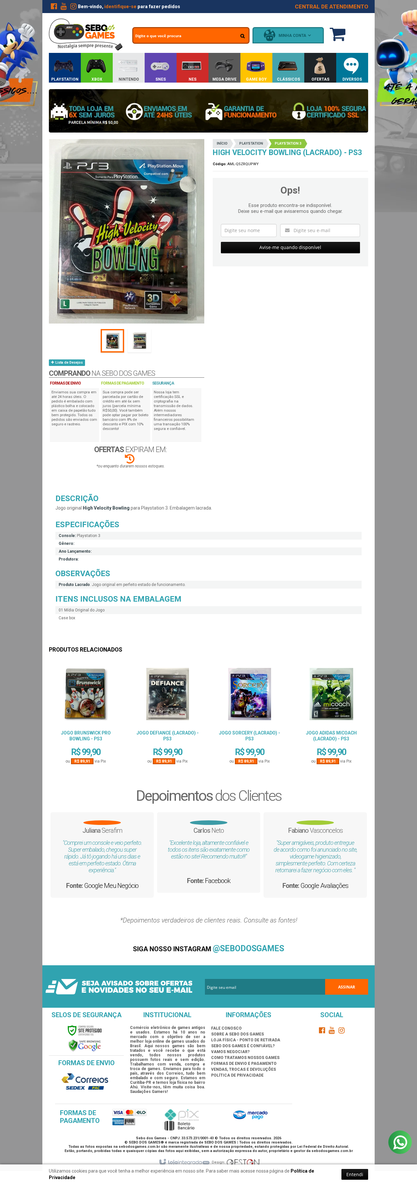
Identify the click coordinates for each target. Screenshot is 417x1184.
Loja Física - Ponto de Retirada (245, 1040)
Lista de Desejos (68, 362)
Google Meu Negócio (111, 886)
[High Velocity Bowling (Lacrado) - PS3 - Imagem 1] (112, 341)
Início (222, 143)
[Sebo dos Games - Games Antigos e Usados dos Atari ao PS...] (85, 34)
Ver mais (85, 741)
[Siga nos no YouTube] (332, 1031)
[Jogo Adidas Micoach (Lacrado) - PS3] (331, 696)
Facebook (217, 881)
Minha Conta (292, 35)
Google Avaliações (324, 886)
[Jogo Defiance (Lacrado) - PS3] (167, 696)
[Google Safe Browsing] (84, 1045)
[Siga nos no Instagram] (73, 7)
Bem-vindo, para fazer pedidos (129, 6)
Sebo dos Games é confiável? (243, 1046)
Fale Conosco (226, 1028)
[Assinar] (346, 987)
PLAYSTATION (251, 143)
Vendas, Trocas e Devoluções (243, 1069)
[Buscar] (242, 36)
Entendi (354, 1174)
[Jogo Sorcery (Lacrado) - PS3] (249, 696)
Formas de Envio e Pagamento (244, 1063)
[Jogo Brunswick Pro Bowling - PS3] (85, 696)
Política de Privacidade (237, 1075)
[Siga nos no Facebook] (54, 7)
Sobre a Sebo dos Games (237, 1034)
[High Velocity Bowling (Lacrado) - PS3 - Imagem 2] (139, 341)
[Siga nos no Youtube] (63, 7)
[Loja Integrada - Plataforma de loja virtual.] (184, 1162)
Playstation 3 (288, 143)
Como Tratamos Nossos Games (245, 1057)
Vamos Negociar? (230, 1052)
